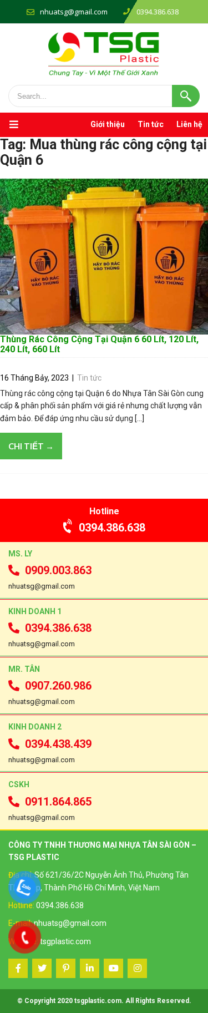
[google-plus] (65, 968)
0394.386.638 (112, 527)
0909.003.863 (58, 570)
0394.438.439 (58, 744)
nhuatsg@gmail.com (74, 12)
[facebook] (18, 968)
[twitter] (42, 968)
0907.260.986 (58, 685)
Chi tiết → (31, 446)
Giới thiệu (107, 124)
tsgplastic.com (65, 941)
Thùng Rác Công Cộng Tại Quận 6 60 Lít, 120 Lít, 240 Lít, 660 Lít (99, 344)
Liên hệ (189, 124)
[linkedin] (89, 968)
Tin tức (151, 124)
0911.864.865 (58, 801)
